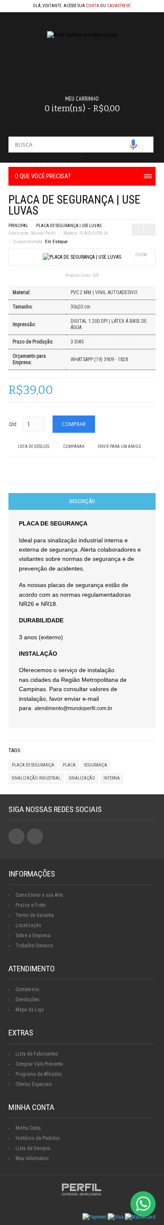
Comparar (73, 446)
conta (92, 5)
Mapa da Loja (30, 1010)
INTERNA (111, 778)
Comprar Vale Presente (39, 1064)
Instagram (35, 836)
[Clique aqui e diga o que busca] (133, 144)
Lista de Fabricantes (37, 1054)
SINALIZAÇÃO (82, 778)
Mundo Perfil (43, 233)
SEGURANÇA (95, 765)
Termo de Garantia (35, 915)
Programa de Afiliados (39, 1074)
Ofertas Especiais (34, 1084)
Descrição (82, 501)
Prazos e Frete (30, 905)
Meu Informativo (32, 1158)
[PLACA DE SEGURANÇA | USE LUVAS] (82, 257)
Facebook (16, 836)
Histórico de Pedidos (38, 1138)
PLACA (69, 765)
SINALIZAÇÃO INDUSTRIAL (36, 778)
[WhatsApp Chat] (143, 1204)
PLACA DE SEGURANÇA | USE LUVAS (68, 225)
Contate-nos (28, 989)
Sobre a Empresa (33, 935)
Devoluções (28, 1000)
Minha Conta (28, 1128)
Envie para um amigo (119, 446)
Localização (28, 925)
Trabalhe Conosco (34, 946)
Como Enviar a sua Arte (39, 895)
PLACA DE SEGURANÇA (33, 765)
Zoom (141, 254)
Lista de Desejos (33, 446)
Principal (18, 225)
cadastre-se (118, 5)
